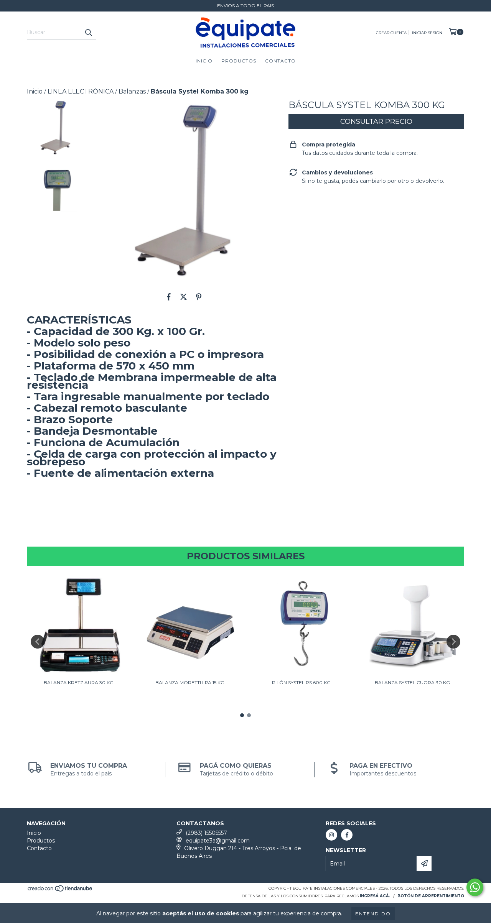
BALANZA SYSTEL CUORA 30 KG (412, 682)
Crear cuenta (391, 32)
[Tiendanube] (60, 891)
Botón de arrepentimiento (430, 895)
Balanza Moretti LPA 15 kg (189, 682)
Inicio (204, 61)
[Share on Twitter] (183, 297)
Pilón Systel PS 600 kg (301, 682)
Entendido (373, 913)
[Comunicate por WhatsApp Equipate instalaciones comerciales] (474, 887)
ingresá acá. (375, 895)
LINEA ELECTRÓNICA (81, 91)
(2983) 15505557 (206, 832)
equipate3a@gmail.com (218, 840)
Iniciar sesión (427, 32)
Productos (238, 61)
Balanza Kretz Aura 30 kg (79, 682)
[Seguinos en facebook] (347, 835)
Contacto (280, 61)
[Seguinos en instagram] (331, 835)
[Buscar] (88, 32)
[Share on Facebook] (169, 297)
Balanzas (132, 91)
